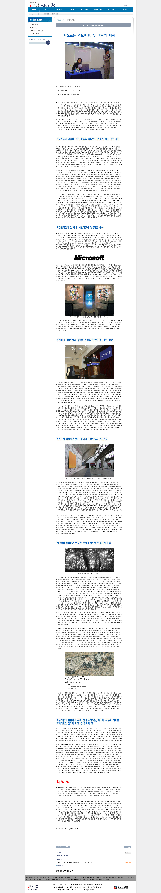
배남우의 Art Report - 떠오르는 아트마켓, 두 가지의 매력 (75, 862)
